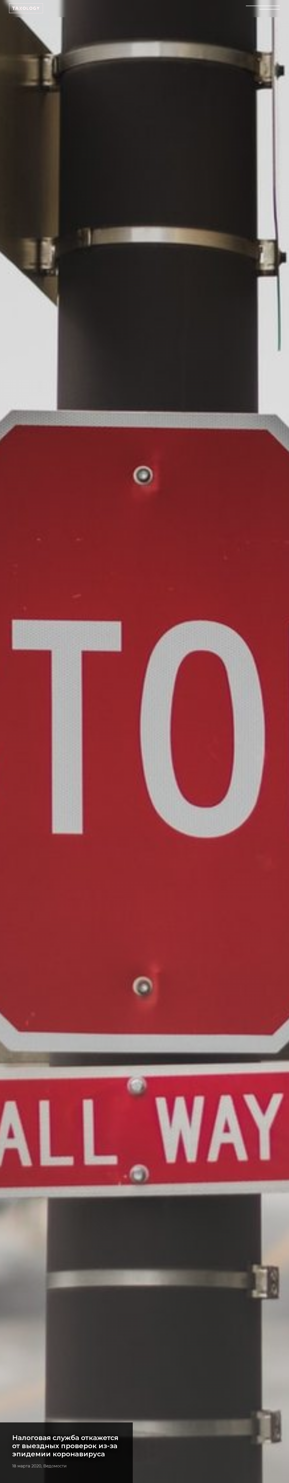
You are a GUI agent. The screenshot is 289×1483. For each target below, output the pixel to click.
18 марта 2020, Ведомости (39, 1466)
